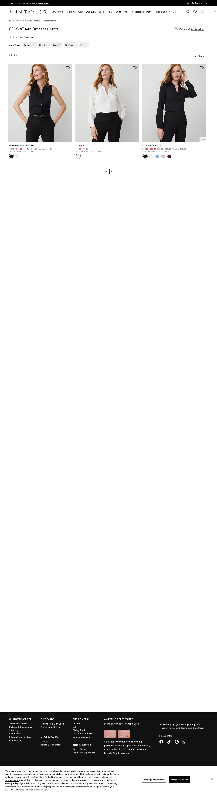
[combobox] (187, 56)
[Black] (11, 156)
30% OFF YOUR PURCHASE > (29, 3)
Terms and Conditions (193, 727)
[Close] (211, 779)
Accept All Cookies (179, 779)
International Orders (20, 736)
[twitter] (171, 741)
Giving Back (79, 730)
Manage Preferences (154, 779)
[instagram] (186, 741)
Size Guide (15, 733)
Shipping (14, 730)
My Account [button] (197, 3)
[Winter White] (17, 156)
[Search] (188, 11)
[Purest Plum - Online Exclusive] (169, 156)
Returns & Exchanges (20, 726)
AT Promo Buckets (24, 21)
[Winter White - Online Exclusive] (151, 156)
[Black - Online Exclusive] (145, 156)
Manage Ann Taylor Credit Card (121, 723)
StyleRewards (49, 736)
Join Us (44, 741)
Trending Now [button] (163, 11)
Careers (77, 723)
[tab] (30, 44)
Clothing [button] (71, 11)
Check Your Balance (51, 727)
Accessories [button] (138, 11)
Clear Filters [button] (14, 45)
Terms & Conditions (51, 744)
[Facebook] (163, 741)
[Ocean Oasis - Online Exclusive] (157, 156)
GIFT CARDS (47, 719)
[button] (197, 28)
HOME (11, 21)
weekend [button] (91, 11)
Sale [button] (175, 11)
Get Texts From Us (82, 733)
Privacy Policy (167, 727)
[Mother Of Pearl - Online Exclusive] (163, 156)
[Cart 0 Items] (212, 11)
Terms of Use (41, 789)
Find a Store (79, 749)
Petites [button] (149, 11)
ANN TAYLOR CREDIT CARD (118, 719)
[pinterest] (179, 741)
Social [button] (102, 11)
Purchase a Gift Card (52, 723)
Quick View (40, 138)
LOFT (75, 726)
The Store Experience (84, 752)
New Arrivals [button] (57, 11)
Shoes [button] (126, 11)
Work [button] (80, 11)
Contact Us (15, 740)
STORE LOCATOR (82, 744)
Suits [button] (118, 11)
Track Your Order (18, 723)
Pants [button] (111, 11)
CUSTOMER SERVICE (20, 719)
